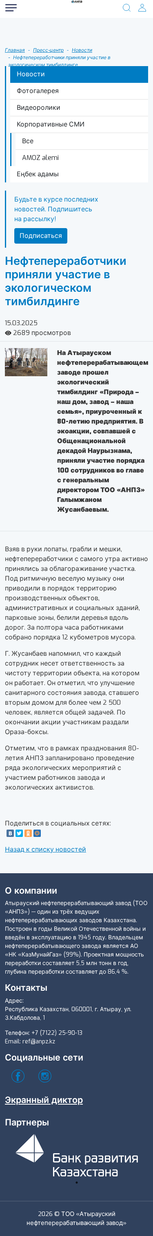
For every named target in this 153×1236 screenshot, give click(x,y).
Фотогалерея (38, 91)
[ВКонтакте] (10, 833)
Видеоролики (38, 107)
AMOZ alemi (40, 157)
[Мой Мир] (37, 833)
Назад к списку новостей (45, 849)
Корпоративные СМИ (50, 124)
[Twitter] (19, 833)
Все (27, 141)
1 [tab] (77, 1182)
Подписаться (41, 235)
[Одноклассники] (28, 833)
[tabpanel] (77, 1153)
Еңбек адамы (38, 174)
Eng (36, 56)
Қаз (36, 40)
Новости (82, 50)
